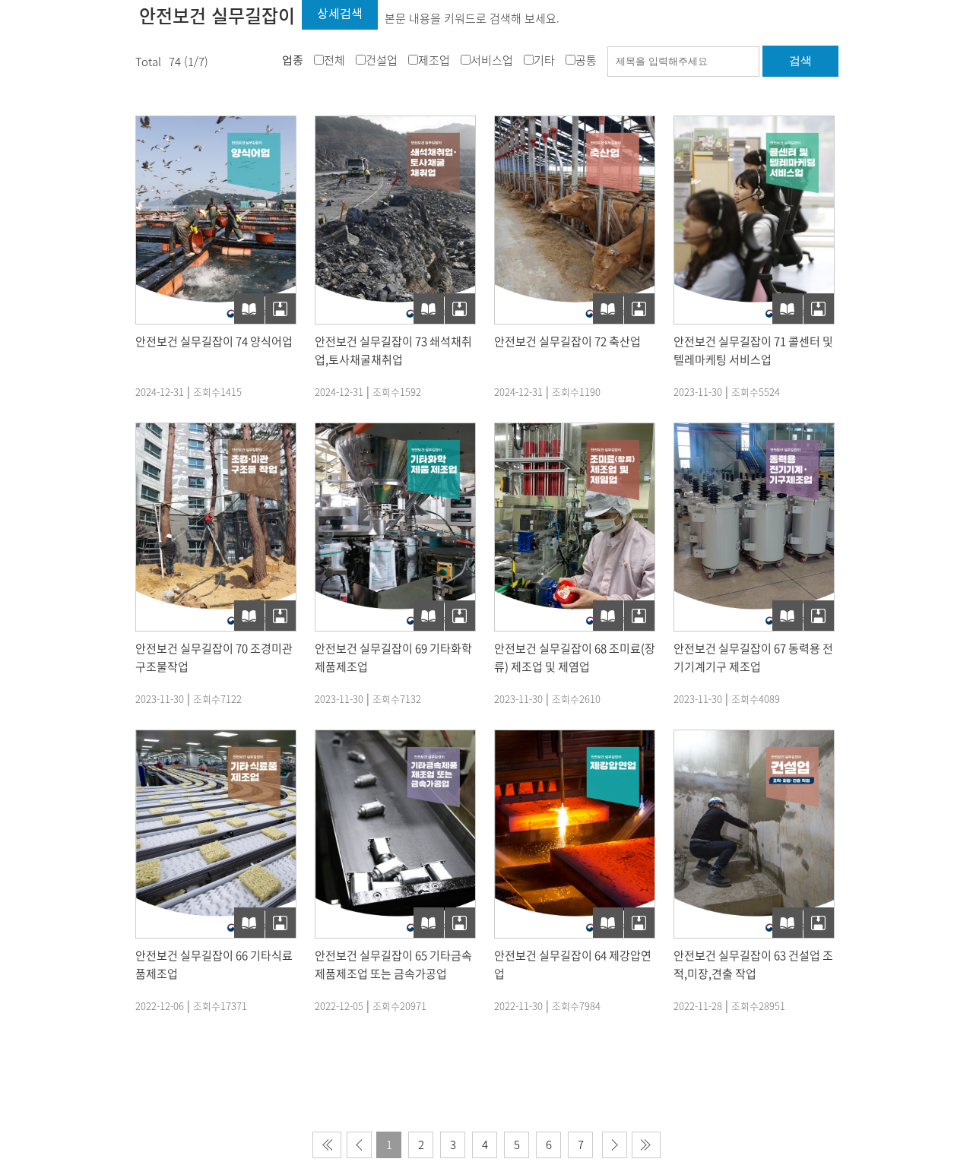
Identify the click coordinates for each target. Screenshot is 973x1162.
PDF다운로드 (280, 308)
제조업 (434, 60)
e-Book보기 (249, 308)
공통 (586, 60)
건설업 (382, 60)
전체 (334, 60)
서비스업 (492, 60)
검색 (800, 60)
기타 (544, 60)
